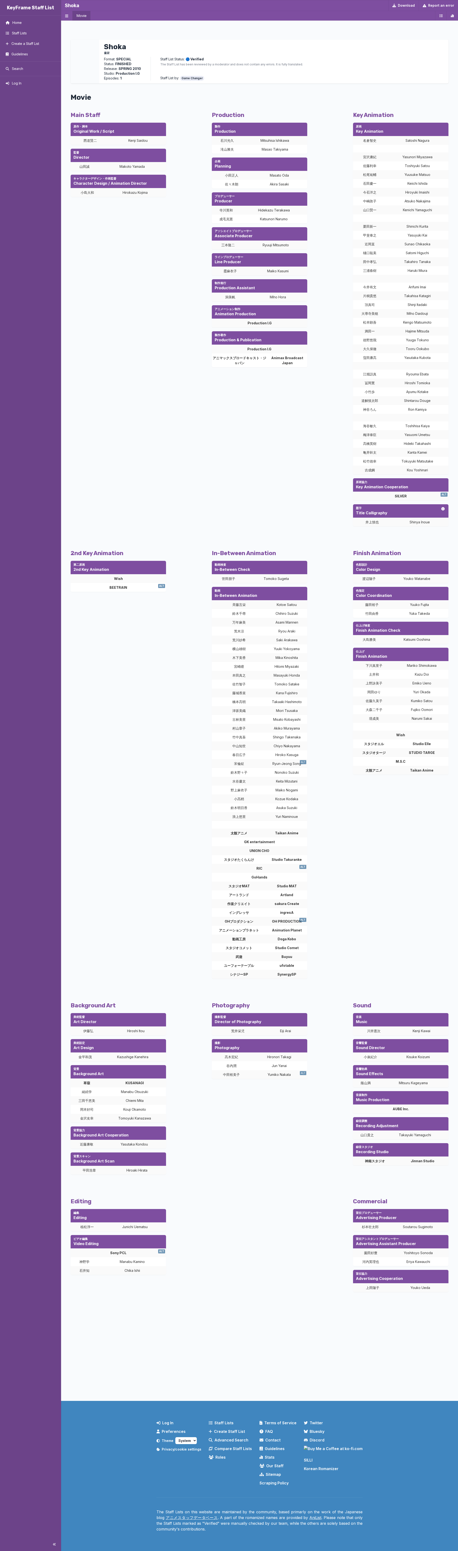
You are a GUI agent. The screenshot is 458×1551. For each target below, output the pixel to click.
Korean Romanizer (321, 1468)
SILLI (308, 1460)
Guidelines (275, 1448)
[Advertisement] (259, 1358)
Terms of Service (280, 1422)
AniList (315, 1517)
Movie (81, 15)
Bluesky (317, 1431)
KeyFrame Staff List (30, 8)
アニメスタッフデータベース (192, 1517)
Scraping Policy (274, 1483)
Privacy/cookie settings (181, 1449)
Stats (270, 1457)
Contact (273, 1440)
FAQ (269, 1431)
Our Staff (275, 1465)
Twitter (316, 1422)
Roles (220, 1457)
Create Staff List (229, 1431)
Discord (317, 1440)
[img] (443, 508)
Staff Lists (224, 1422)
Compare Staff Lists (233, 1448)
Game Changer (192, 78)
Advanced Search (231, 1440)
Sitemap (273, 1474)
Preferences (174, 1431)
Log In (167, 1422)
